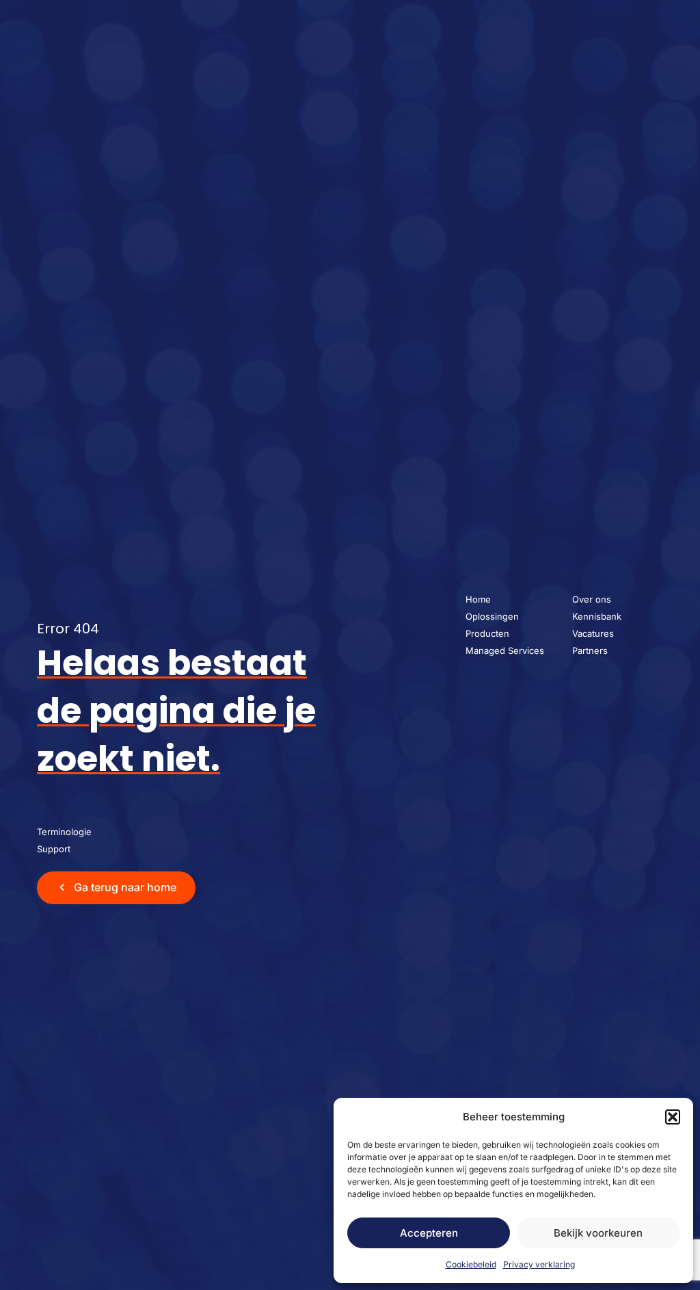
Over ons (591, 599)
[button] (672, 1117)
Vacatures (593, 633)
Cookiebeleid (471, 1264)
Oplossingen (492, 616)
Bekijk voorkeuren (598, 1232)
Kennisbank (596, 616)
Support (53, 848)
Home (478, 599)
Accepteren (429, 1232)
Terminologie (64, 831)
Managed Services (505, 650)
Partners (590, 650)
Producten (487, 633)
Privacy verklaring (539, 1264)
